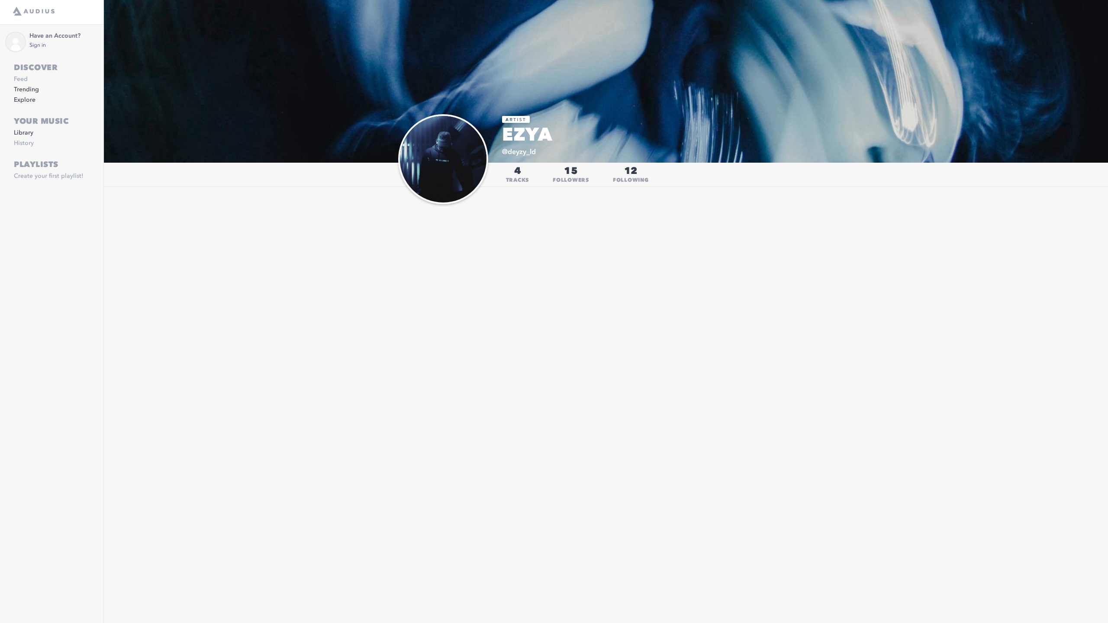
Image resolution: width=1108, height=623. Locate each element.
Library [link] (23, 133)
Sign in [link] (37, 45)
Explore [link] (24, 100)
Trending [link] (26, 90)
